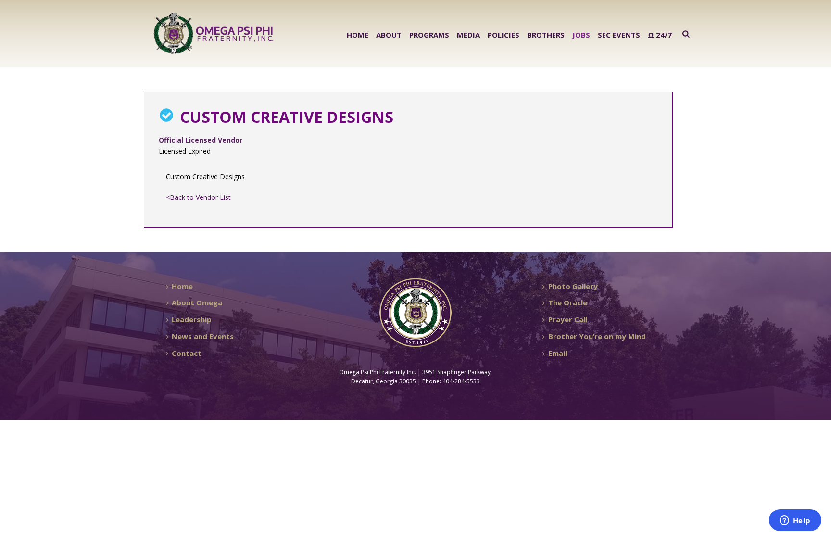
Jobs (581, 34)
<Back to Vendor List (198, 197)
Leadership (192, 319)
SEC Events (619, 34)
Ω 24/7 (660, 34)
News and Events (203, 336)
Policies (503, 34)
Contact (186, 353)
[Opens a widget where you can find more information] (794, 521)
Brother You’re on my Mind (597, 336)
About (389, 34)
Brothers (546, 34)
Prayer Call (567, 319)
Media (468, 34)
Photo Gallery (573, 286)
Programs (429, 34)
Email (557, 353)
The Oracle (567, 302)
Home (357, 34)
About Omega (197, 302)
